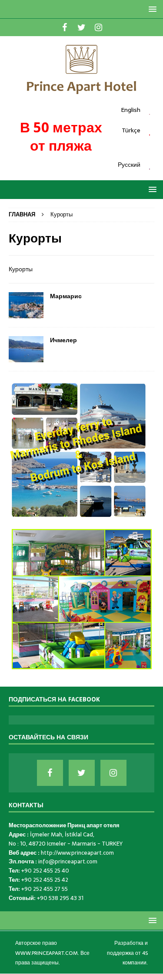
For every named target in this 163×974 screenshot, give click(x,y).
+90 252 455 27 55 (44, 888)
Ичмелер (63, 340)
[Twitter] (81, 27)
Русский (129, 164)
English (130, 110)
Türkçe (131, 130)
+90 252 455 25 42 (44, 879)
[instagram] (98, 27)
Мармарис (66, 296)
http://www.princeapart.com (77, 852)
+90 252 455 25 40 (45, 870)
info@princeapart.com (67, 861)
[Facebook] (64, 27)
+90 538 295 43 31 (60, 898)
